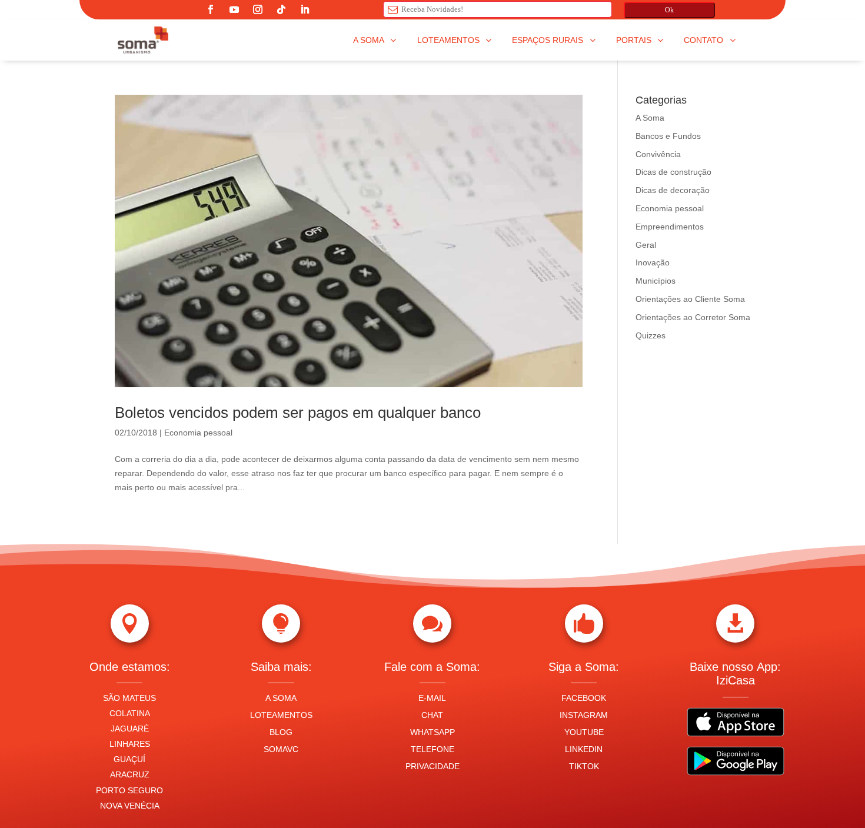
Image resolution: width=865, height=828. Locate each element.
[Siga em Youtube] (234, 9)
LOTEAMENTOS (281, 715)
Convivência (658, 154)
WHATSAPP (432, 732)
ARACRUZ (129, 774)
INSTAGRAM (584, 715)
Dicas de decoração (673, 190)
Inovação (653, 262)
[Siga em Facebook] (210, 9)
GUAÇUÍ (129, 759)
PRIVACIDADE (432, 766)
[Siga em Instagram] (257, 9)
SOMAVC (281, 749)
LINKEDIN (584, 749)
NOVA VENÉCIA (129, 805)
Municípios (656, 280)
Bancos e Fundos (668, 136)
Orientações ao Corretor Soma (693, 317)
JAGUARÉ (130, 728)
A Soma (650, 117)
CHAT (432, 715)
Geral (646, 245)
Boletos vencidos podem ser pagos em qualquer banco (298, 412)
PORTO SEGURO (129, 790)
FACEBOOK (583, 698)
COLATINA (129, 713)
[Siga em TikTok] (281, 9)
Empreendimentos (670, 226)
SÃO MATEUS (129, 698)
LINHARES (129, 744)
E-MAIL (432, 698)
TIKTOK (584, 766)
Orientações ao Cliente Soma (690, 299)
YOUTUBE (584, 732)
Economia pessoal (198, 432)
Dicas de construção (673, 172)
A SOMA (281, 698)
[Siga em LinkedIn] (304, 9)
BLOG (281, 732)
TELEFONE (432, 749)
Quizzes (651, 335)
